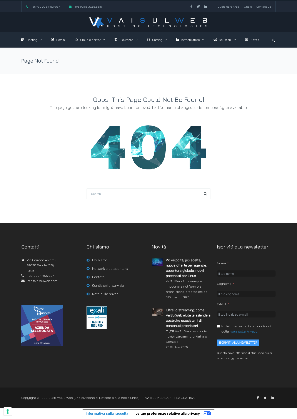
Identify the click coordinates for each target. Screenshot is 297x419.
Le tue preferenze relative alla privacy (167, 413)
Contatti (98, 277)
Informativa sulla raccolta (107, 413)
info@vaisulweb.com (88, 6)
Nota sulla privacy (106, 294)
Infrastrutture (190, 39)
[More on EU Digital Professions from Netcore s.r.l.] (97, 328)
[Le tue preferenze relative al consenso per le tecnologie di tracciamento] (7, 411)
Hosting (32, 39)
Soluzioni (225, 39)
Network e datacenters (110, 268)
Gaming (157, 39)
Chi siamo (99, 260)
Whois (248, 6)
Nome (221, 263)
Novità (254, 39)
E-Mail (221, 304)
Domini (60, 39)
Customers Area (228, 6)
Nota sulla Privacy (243, 331)
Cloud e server (90, 39)
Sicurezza (126, 39)
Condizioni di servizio (108, 285)
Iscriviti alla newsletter (238, 342)
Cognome (224, 283)
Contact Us (263, 6)
